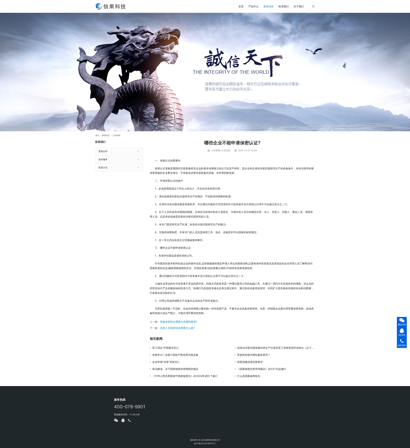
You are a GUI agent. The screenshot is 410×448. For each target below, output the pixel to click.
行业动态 (225, 150)
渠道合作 (102, 151)
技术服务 (102, 159)
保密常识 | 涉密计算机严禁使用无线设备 (175, 354)
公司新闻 (215, 150)
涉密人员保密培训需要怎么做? (177, 328)
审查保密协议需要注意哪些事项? (178, 321)
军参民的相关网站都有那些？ (254, 354)
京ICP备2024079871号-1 (205, 443)
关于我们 (299, 6)
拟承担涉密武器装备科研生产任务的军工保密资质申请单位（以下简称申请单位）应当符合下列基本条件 (276, 347)
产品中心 (253, 6)
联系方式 (102, 167)
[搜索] (313, 6)
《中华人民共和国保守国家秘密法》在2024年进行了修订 (185, 376)
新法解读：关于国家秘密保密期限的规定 (175, 368)
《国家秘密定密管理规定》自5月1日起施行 (261, 368)
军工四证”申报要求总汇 (165, 347)
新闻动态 (268, 6)
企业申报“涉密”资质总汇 (166, 361)
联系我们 (284, 6)
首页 (241, 6)
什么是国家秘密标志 (248, 376)
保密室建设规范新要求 (250, 361)
